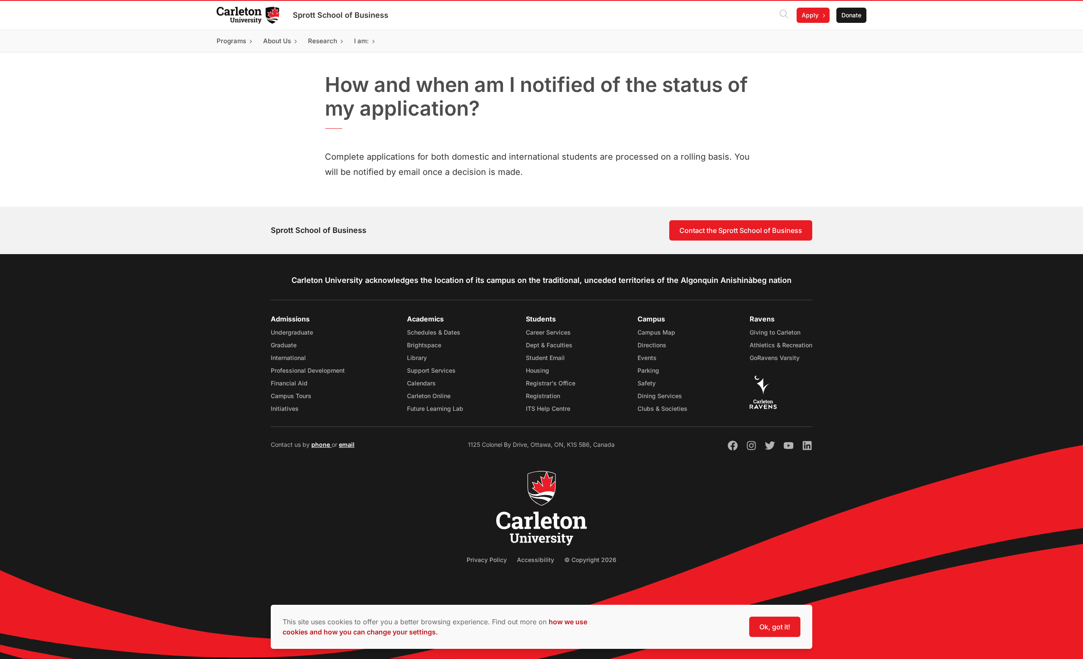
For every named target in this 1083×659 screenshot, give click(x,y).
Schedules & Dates (433, 332)
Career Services (548, 332)
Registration (543, 395)
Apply (810, 15)
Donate (851, 15)
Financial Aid (289, 383)
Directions (652, 345)
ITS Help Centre (548, 408)
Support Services (431, 370)
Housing (537, 370)
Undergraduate (292, 332)
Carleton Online (429, 395)
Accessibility (535, 559)
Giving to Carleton (775, 332)
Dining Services (660, 395)
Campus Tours (291, 395)
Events (647, 357)
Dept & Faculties (549, 345)
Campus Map (656, 332)
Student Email (545, 357)
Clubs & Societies (662, 408)
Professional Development (308, 370)
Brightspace (424, 345)
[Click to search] (784, 15)
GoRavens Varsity (775, 357)
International (288, 357)
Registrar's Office (550, 383)
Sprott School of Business (340, 15)
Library (417, 357)
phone (321, 444)
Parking (648, 370)
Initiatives (285, 408)
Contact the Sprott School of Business (740, 230)
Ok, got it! (774, 627)
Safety (647, 383)
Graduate (284, 345)
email (347, 444)
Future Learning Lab (435, 408)
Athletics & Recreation (781, 345)
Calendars (421, 383)
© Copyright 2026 (590, 559)
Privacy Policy (487, 559)
